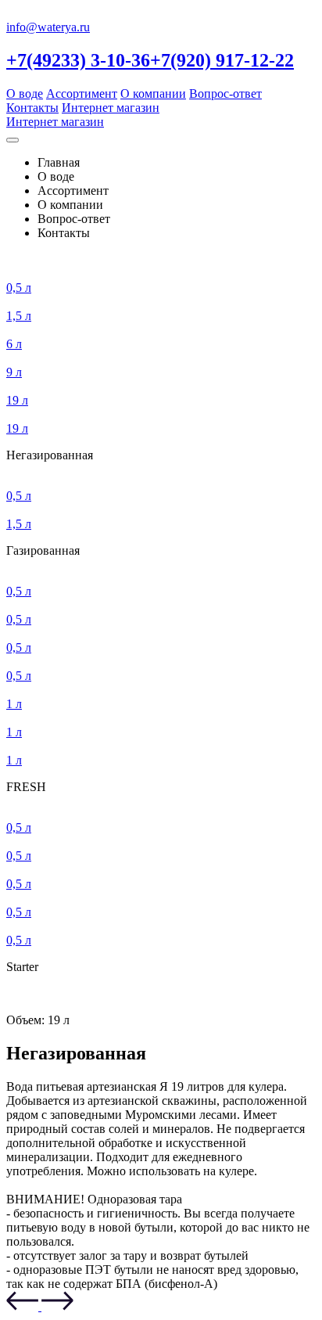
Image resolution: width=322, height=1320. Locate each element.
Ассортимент (81, 93)
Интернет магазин (110, 107)
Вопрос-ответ (225, 93)
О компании (153, 93)
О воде (24, 93)
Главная (59, 162)
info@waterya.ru (48, 27)
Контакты (32, 107)
